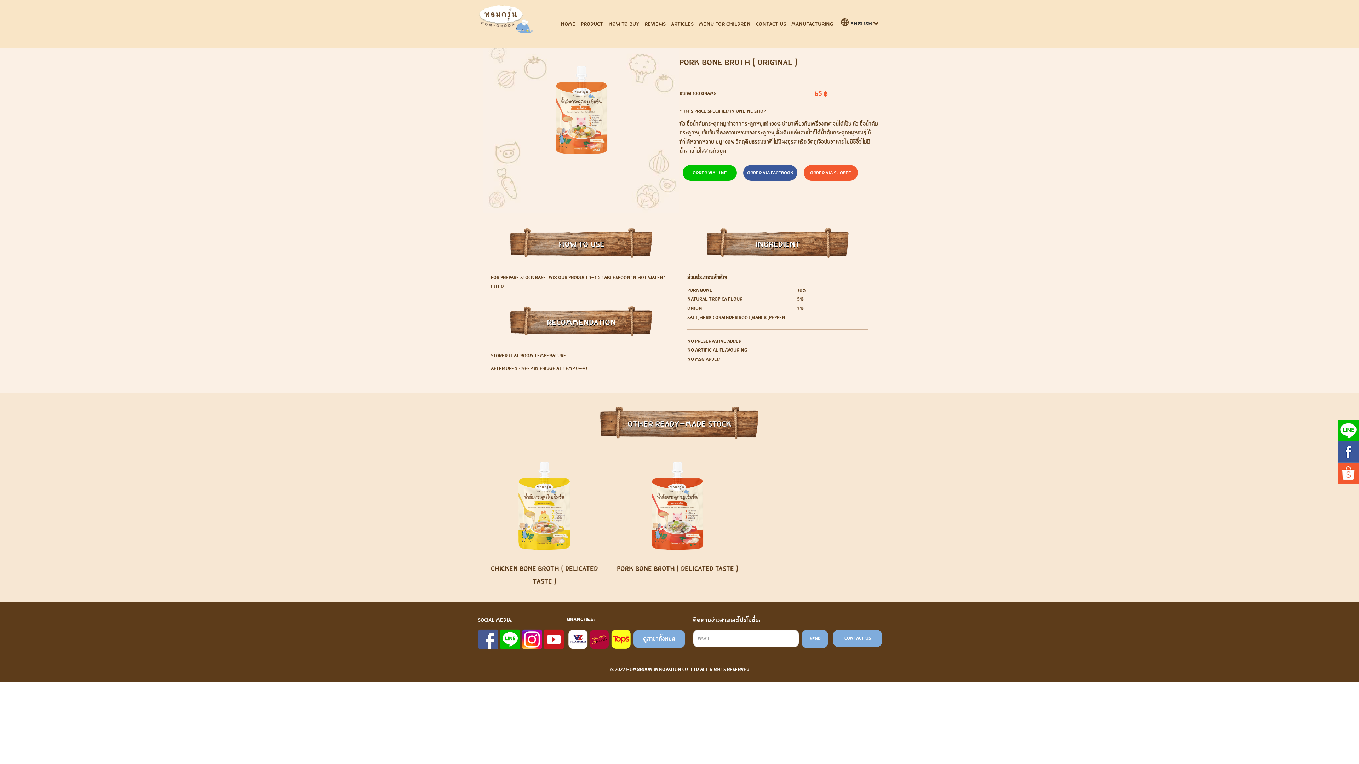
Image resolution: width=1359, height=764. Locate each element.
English (861, 23)
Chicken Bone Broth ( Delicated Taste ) (544, 575)
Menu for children (725, 23)
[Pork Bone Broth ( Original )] (581, 110)
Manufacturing (812, 23)
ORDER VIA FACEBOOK (770, 173)
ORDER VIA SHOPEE (830, 173)
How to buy (623, 23)
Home (568, 23)
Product (592, 23)
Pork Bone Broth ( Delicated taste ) (677, 568)
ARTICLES (682, 23)
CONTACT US (771, 23)
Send (815, 638)
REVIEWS (655, 23)
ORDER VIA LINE (710, 173)
